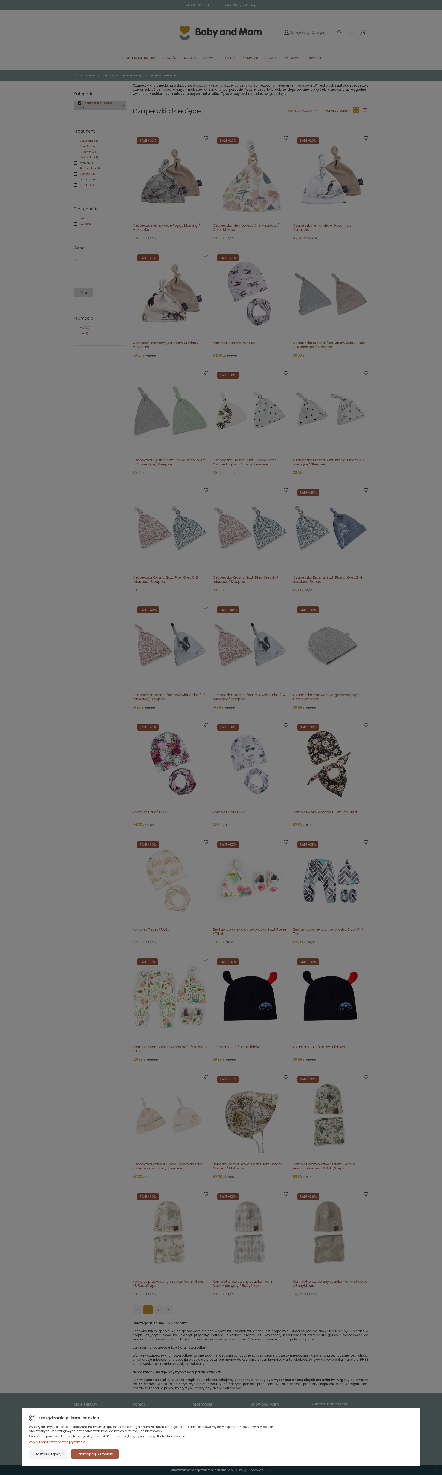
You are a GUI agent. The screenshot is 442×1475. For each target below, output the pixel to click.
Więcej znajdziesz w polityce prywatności (57, 1442)
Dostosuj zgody (48, 1454)
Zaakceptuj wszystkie (94, 1454)
